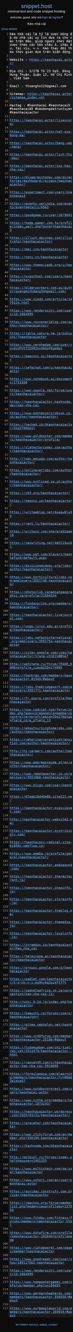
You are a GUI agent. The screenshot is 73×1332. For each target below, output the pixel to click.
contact (52, 1324)
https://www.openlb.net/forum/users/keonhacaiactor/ (41, 392)
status (43, 1324)
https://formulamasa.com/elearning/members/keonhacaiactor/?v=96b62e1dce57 (41, 1077)
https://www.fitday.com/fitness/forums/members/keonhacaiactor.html (41, 1221)
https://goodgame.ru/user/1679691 (41, 215)
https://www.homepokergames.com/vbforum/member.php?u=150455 (41, 1283)
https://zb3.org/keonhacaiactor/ (40, 493)
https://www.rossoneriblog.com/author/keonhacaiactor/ (41, 323)
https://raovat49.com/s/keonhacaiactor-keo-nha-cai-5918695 (41, 1064)
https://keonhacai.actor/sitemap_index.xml (41, 95)
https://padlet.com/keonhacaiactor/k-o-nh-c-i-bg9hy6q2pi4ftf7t (41, 980)
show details (9, 28)
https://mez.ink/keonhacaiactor (39, 249)
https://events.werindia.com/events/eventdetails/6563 (41, 205)
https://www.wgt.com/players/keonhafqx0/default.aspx (41, 556)
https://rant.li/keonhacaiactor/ (40, 523)
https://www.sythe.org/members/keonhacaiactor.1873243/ (41, 1102)
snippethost (36, 6)
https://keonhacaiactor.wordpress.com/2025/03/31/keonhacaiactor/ (41, 1113)
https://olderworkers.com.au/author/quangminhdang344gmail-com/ (41, 289)
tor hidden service (27, 1324)
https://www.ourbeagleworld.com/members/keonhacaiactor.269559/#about (41, 1312)
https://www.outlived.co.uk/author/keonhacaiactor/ (41, 483)
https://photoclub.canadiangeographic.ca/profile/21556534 (41, 593)
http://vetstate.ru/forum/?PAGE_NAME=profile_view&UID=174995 (41, 665)
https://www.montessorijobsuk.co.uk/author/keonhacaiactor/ (41, 415)
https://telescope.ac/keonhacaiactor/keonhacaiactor (41, 958)
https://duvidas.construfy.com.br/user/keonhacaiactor (41, 1193)
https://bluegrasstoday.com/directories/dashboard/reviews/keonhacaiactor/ (41, 180)
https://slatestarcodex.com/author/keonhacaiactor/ (41, 449)
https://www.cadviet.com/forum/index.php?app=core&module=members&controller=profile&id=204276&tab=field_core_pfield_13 (41, 715)
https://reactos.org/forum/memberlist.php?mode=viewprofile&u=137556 (41, 1206)
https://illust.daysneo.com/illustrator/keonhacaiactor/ (41, 239)
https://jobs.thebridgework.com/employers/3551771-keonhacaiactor (41, 688)
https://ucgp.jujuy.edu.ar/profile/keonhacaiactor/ (41, 628)
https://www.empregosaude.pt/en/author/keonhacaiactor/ (41, 764)
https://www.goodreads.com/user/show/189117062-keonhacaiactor (41, 1260)
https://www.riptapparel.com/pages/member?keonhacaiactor (41, 1249)
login (45, 17)
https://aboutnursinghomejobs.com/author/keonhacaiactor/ (41, 730)
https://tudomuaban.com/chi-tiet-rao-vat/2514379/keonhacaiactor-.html (41, 1051)
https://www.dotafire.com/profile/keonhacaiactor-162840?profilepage (41, 1236)
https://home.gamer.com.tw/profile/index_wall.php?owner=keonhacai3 (41, 226)
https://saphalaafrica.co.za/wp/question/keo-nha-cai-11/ (41, 992)
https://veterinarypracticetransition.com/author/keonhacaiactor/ (41, 741)
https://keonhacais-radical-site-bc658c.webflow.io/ (41, 844)
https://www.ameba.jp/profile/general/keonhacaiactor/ (41, 855)
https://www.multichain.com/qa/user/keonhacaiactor (41, 1170)
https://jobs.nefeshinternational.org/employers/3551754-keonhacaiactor (41, 641)
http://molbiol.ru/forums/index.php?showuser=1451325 (41, 1159)
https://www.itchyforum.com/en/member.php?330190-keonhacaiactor (41, 1136)
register (56, 17)
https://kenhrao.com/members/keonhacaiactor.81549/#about (41, 677)
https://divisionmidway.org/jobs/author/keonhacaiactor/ (41, 567)
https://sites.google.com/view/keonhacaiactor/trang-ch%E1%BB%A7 (41, 654)
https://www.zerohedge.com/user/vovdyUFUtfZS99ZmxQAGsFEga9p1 (41, 346)
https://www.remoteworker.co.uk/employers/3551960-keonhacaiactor (41, 775)
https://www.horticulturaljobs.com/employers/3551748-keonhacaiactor (41, 580)
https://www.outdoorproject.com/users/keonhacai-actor (41, 1090)
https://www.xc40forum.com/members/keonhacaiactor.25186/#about (41, 1037)
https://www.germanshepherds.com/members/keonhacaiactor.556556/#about (41, 1297)
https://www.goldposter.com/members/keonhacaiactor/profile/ (41, 437)
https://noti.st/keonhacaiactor (39, 257)
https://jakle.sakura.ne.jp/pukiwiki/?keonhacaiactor (41, 335)
